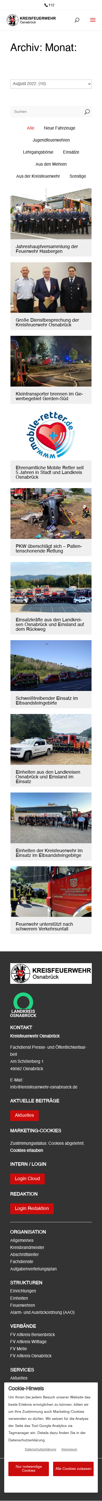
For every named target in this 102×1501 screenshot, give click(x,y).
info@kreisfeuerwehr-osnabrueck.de (43, 1087)
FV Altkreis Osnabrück (31, 1356)
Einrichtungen (23, 1291)
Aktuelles (24, 1115)
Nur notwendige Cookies (29, 1468)
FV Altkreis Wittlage (28, 1342)
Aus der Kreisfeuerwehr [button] (38, 177)
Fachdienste (21, 1262)
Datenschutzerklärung (40, 1449)
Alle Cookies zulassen (73, 1469)
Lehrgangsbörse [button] (38, 152)
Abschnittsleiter (24, 1255)
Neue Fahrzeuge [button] (59, 128)
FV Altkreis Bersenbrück (32, 1335)
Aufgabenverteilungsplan (33, 1269)
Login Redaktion (32, 1208)
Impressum (69, 1449)
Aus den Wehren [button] (51, 165)
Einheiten (19, 1299)
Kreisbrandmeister (27, 1248)
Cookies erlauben (26, 1151)
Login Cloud (27, 1178)
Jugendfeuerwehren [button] (51, 140)
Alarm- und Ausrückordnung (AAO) (42, 1313)
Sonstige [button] (78, 177)
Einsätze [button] (71, 152)
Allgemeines (21, 1241)
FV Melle (18, 1349)
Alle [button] (30, 128)
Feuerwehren (22, 1306)
